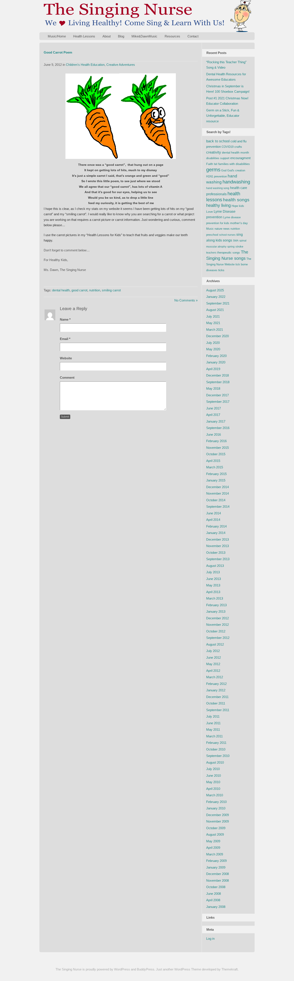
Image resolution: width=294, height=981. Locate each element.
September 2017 (217, 401)
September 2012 (217, 638)
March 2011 (214, 736)
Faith (209, 164)
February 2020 (216, 356)
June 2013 (213, 579)
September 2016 (217, 428)
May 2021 (213, 323)
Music (210, 228)
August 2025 (215, 290)
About (106, 36)
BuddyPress (145, 969)
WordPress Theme (187, 969)
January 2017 (215, 421)
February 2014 (216, 526)
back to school (218, 141)
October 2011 (215, 703)
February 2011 (216, 742)
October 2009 (215, 828)
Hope (235, 206)
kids (241, 206)
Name (65, 319)
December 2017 (217, 395)
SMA (235, 240)
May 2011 (213, 729)
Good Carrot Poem (58, 52)
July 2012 (213, 651)
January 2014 (215, 533)
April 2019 (213, 369)
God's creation (236, 170)
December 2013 (217, 539)
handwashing (236, 182)
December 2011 (217, 697)
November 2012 (217, 624)
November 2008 (217, 880)
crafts (238, 146)
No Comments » (186, 300)
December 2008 (217, 874)
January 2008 (215, 907)
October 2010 (215, 749)
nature (218, 228)
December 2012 (217, 618)
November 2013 (217, 546)
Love (209, 211)
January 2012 (215, 690)
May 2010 (213, 782)
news (226, 228)
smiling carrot (111, 290)
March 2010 (214, 795)
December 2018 (217, 375)
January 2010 (215, 808)
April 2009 (213, 847)
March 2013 (214, 598)
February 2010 (216, 802)
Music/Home (57, 36)
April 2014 (213, 519)
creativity (213, 152)
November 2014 (217, 493)
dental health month (235, 152)
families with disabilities (234, 164)
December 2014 (217, 487)
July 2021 (213, 316)
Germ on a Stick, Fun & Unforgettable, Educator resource (222, 115)
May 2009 (213, 841)
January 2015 (215, 480)
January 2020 (215, 362)
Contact (192, 36)
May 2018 (213, 388)
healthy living (218, 205)
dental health (61, 290)
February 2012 (216, 684)
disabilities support (217, 158)
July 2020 (213, 342)
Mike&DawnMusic (144, 36)
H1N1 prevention (216, 176)
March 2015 (214, 467)
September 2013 (217, 559)
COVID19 (228, 146)
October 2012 (215, 631)
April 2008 (213, 900)
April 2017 (213, 415)
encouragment (240, 158)
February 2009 (216, 861)
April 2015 (213, 461)
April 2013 (213, 592)
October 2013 (215, 552)
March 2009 (214, 854)
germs (213, 169)
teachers (211, 252)
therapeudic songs (228, 252)
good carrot (79, 290)
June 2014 (213, 513)
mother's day (239, 223)
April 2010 (213, 788)
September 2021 (217, 303)
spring (231, 246)
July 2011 (213, 716)
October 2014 (215, 500)
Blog (121, 36)
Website (66, 358)
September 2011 (217, 710)
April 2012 (213, 670)
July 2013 (213, 572)
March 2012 (214, 677)
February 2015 (216, 474)
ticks (221, 270)
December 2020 (217, 336)
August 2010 (215, 762)
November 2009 (217, 821)
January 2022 (215, 296)
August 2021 (215, 310)
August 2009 (215, 834)
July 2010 (213, 769)
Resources (172, 36)
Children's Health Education (85, 64)
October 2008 (215, 887)
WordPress (122, 969)
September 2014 (217, 506)
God (223, 170)
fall (215, 164)
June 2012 (213, 657)
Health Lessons (84, 36)
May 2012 (213, 664)
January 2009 (215, 867)
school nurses (227, 234)
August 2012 (215, 644)
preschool (212, 234)
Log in (210, 938)
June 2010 (213, 775)
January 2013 (215, 611)
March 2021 (214, 329)
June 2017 (213, 408)
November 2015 (217, 447)
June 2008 (213, 893)
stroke (239, 246)
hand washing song (217, 188)
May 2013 (213, 585)
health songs (236, 199)
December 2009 (217, 815)
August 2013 (215, 565)
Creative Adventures (120, 64)
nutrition (94, 290)
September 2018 (217, 382)
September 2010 (217, 756)
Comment (67, 377)
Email (65, 339)
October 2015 (215, 454)
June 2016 (213, 434)
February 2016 (216, 441)
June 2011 (213, 723)
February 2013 (216, 605)
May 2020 (213, 349)
